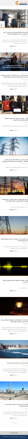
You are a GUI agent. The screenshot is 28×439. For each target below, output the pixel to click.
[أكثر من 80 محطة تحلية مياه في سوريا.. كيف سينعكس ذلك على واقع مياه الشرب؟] (14, 18)
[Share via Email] (10, 46)
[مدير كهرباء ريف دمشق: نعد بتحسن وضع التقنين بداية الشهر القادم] (14, 225)
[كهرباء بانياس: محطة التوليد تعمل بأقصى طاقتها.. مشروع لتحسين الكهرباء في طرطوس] (14, 146)
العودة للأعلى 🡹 (14, 433)
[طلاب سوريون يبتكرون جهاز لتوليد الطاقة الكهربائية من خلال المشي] (14, 104)
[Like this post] (17, 46)
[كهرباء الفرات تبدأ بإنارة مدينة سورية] (14, 349)
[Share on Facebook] (15, 46)
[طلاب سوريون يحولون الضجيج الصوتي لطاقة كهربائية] (14, 266)
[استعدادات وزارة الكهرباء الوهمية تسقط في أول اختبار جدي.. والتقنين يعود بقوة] (14, 306)
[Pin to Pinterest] (12, 46)
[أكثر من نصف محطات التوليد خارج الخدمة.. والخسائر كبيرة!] (14, 390)
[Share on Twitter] (14, 46)
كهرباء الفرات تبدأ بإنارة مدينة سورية (17, 363)
